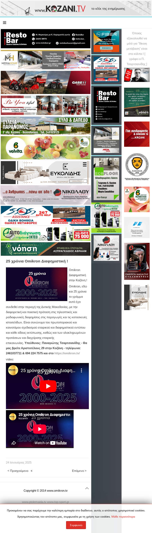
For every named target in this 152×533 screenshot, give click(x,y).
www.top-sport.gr (58, 502)
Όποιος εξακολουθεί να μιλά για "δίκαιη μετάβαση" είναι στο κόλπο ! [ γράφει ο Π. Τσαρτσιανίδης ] (136, 49)
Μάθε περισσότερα (123, 516)
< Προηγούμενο (18, 470)
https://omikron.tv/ (67, 353)
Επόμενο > (79, 470)
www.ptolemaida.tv (34, 502)
